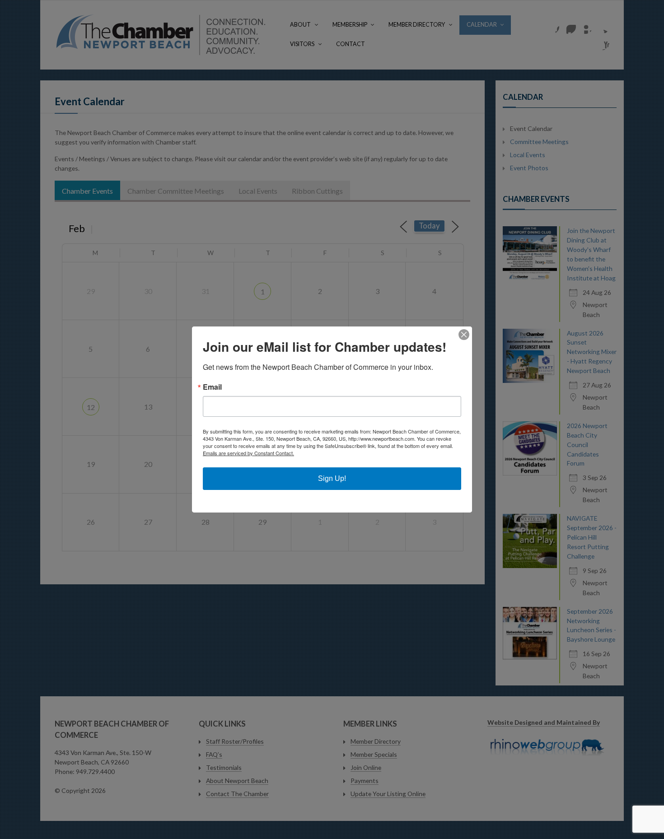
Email (212, 387)
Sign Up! (332, 478)
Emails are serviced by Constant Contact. (248, 453)
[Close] (463, 334)
